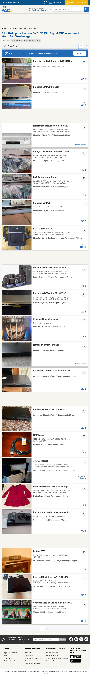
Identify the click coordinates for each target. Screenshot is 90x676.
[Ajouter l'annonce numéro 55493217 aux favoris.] (84, 127)
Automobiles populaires (32, 658)
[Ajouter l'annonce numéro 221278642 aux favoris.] (84, 514)
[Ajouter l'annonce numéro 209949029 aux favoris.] (84, 553)
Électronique (13, 28)
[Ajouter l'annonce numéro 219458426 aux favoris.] (84, 372)
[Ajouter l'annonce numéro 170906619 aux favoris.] (84, 463)
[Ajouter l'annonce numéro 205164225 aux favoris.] (84, 488)
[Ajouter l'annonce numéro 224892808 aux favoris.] (84, 347)
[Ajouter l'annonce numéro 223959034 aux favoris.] (84, 179)
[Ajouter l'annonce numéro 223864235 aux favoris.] (84, 269)
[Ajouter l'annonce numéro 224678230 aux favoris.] (84, 579)
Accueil (4, 28)
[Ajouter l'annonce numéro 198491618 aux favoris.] (84, 604)
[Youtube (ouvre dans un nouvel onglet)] (87, 640)
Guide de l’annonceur (52, 655)
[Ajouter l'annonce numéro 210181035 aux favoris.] (84, 411)
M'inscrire (63, 639)
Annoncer (28, 653)
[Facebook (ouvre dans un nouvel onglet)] (71, 640)
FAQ (5, 655)
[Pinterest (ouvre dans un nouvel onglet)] (76, 640)
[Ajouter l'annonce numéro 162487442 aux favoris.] (84, 230)
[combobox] (68, 9)
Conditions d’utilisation (32, 663)
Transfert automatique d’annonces (57, 658)
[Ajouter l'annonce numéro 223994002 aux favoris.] (84, 205)
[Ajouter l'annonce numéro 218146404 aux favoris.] (84, 321)
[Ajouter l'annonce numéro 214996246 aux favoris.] (84, 295)
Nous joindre (8, 658)
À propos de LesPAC (10, 653)
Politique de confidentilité (12, 661)
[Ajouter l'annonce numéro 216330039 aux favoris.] (84, 437)
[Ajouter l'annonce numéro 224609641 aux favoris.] (84, 89)
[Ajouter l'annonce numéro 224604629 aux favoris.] (84, 63)
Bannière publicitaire (52, 661)
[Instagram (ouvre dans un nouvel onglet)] (81, 640)
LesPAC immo (29, 655)
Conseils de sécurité (31, 661)
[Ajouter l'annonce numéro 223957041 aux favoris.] (84, 153)
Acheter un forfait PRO (53, 653)
